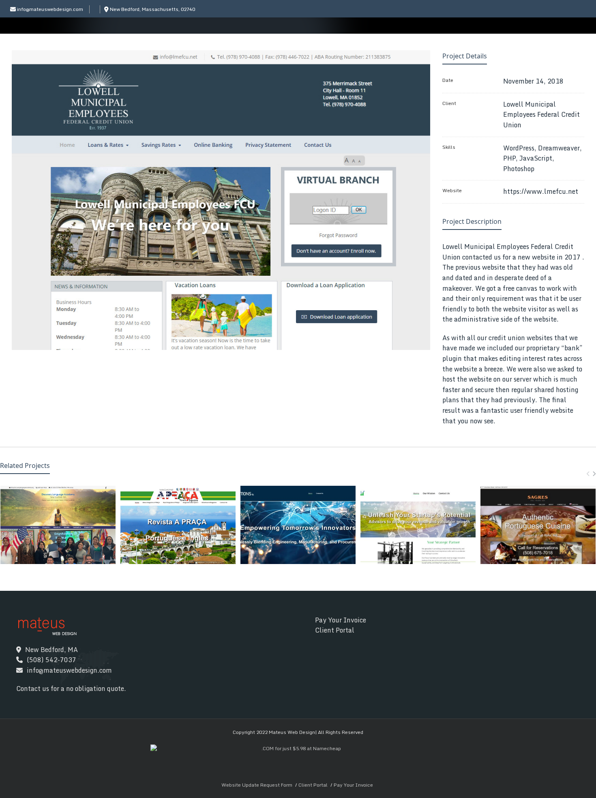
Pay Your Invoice (340, 620)
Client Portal (334, 630)
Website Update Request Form (256, 785)
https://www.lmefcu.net (540, 191)
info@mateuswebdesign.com (50, 9)
